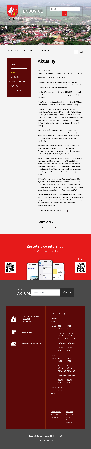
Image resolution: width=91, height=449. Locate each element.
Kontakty (54, 414)
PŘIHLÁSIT (67, 292)
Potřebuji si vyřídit (18, 81)
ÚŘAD (30, 50)
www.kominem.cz (48, 205)
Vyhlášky (14, 86)
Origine (50, 441)
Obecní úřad (16, 90)
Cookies (69, 417)
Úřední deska (16, 77)
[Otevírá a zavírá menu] (21, 19)
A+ (81, 52)
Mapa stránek (56, 412)
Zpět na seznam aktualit (50, 210)
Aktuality (45, 50)
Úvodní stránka (13, 50)
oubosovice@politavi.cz (31, 344)
